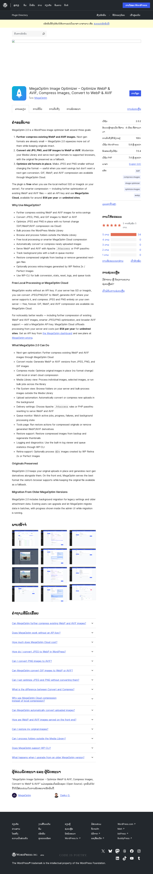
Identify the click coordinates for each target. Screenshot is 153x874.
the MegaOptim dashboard (57, 333)
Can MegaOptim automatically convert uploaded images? (43, 710)
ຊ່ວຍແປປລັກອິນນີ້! (102, 23)
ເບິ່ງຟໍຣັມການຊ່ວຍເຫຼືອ (113, 290)
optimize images (132, 189)
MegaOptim (40, 97)
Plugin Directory (20, 15)
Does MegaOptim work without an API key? (36, 632)
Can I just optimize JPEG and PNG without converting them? (45, 680)
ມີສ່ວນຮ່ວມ (96, 824)
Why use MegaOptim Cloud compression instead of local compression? (34, 699)
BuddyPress (125, 838)
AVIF (138, 171)
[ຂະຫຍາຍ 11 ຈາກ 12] (91, 570)
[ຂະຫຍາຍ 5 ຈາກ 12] (63, 533)
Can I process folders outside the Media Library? (39, 738)
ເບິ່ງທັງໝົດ (136, 260)
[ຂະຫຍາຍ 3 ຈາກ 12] (34, 571)
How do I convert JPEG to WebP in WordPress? (39, 651)
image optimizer (132, 183)
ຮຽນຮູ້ (68, 824)
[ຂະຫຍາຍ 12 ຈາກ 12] (91, 588)
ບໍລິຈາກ (95, 833)
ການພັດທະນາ (74, 108)
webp (137, 195)
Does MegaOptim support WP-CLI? (31, 748)
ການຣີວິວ (37, 108)
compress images (132, 177)
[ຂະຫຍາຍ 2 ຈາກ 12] (34, 552)
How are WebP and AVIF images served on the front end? (44, 719)
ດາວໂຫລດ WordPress (136, 5)
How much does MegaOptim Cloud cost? (34, 642)
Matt (121, 829)
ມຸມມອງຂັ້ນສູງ (109, 203)
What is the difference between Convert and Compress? (43, 689)
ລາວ (42, 855)
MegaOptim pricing (22, 337)
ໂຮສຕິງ (15, 833)
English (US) (135, 164)
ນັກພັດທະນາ (70, 833)
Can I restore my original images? (30, 729)
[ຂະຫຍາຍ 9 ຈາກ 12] (91, 533)
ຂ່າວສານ (16, 829)
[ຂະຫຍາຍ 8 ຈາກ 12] (63, 589)
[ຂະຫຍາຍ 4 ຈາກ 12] (34, 589)
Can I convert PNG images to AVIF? (32, 661)
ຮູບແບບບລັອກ (44, 838)
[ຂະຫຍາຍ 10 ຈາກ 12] (91, 552)
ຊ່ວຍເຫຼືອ (69, 829)
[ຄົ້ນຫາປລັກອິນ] (44, 34)
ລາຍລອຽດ (20, 108)
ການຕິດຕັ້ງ (54, 108)
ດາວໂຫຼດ (135, 93)
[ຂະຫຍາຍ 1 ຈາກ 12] (34, 533)
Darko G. (65, 795)
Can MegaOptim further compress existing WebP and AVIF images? (49, 623)
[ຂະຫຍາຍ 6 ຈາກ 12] (63, 552)
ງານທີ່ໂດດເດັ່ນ (44, 824)
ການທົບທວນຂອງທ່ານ (112, 260)
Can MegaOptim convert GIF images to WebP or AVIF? (42, 670)
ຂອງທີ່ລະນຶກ (97, 838)
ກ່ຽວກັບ (15, 824)
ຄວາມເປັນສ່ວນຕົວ (20, 838)
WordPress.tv (73, 838)
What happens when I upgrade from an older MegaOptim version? (48, 757)
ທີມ (39, 829)
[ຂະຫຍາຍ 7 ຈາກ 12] (63, 570)
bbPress (123, 833)
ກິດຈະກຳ (95, 829)
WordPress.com (127, 824)
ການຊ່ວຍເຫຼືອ (134, 108)
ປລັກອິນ (41, 833)
